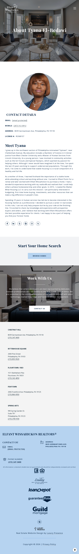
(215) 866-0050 (13, 394)
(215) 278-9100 (13, 419)
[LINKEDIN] (13, 224)
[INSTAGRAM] (32, 224)
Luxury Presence (55, 533)
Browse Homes (39, 256)
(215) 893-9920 (13, 359)
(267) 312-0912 (20, 126)
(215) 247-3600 (13, 337)
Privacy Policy (49, 544)
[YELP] (19, 224)
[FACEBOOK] (7, 224)
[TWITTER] (38, 224)
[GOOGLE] (26, 224)
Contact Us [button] (39, 309)
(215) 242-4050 (13, 378)
